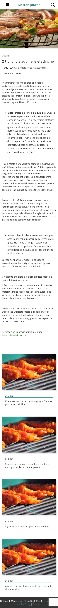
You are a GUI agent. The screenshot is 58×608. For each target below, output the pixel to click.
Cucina (6, 55)
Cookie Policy (23, 604)
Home (5, 67)
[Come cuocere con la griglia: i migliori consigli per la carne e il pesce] (29, 453)
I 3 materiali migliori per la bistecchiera (27, 527)
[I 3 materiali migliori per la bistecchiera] (29, 516)
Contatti (37, 604)
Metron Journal (30, 4)
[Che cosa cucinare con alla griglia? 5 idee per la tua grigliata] (29, 391)
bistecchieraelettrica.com (14, 335)
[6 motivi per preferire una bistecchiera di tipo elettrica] (29, 575)
